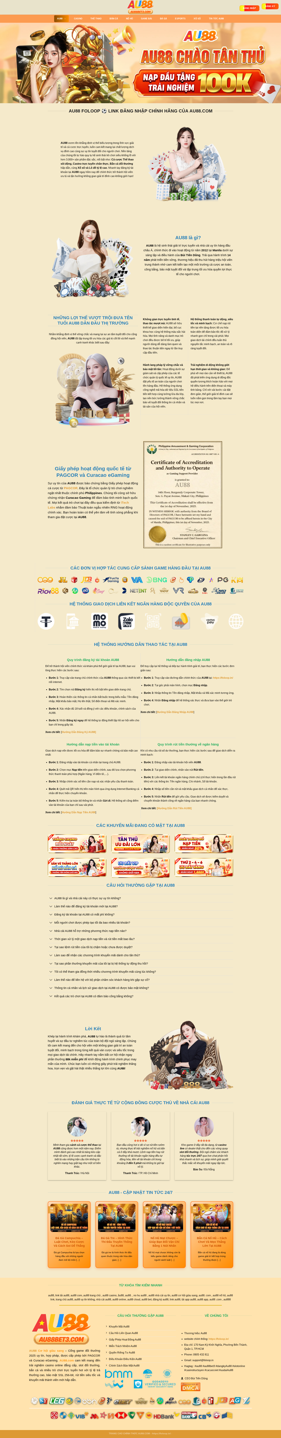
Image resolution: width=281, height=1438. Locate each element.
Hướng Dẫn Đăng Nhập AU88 (175, 712)
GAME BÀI (146, 18)
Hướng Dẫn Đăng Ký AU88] (79, 732)
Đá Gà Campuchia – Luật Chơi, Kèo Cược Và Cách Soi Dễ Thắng (69, 1241)
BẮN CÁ (114, 18)
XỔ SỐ (197, 18)
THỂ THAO (95, 18)
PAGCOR (71, 488)
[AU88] (140, 7)
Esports (180, 18)
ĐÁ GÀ (163, 18)
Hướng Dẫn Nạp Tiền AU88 (78, 812)
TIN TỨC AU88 (216, 18)
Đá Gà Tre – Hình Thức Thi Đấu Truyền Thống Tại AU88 (117, 1241)
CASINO (78, 18)
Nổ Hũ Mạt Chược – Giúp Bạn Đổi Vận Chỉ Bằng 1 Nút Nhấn (164, 1241)
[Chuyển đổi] (51, 898)
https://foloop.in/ (223, 677)
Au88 (59, 18)
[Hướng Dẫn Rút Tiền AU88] (174, 808)
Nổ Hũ (129, 18)
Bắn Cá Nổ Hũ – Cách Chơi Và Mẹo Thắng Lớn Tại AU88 (212, 1241)
